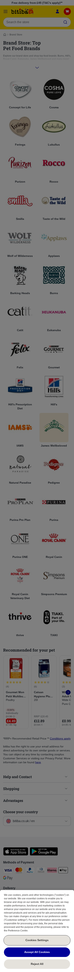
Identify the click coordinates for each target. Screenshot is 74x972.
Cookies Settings (37, 940)
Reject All (37, 963)
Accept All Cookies (37, 952)
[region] (37, 931)
